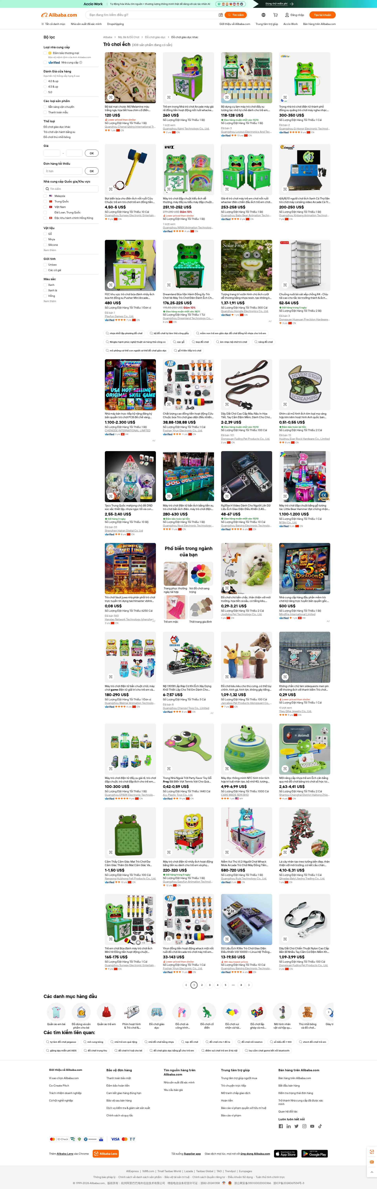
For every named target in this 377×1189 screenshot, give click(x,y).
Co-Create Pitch (59, 1085)
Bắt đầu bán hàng (289, 1085)
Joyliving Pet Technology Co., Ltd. (241, 614)
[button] (220, 15)
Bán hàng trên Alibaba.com (294, 1078)
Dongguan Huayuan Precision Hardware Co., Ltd (304, 319)
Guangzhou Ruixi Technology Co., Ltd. (244, 878)
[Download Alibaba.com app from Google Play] (314, 1154)
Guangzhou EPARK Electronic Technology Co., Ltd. (130, 794)
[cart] (276, 15)
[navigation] (71, 511)
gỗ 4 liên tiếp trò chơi (189, 350)
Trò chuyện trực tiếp (233, 1085)
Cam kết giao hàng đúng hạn (123, 1093)
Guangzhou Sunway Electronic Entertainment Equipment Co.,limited (130, 215)
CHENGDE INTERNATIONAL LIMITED (127, 430)
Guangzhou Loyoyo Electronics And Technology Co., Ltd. (246, 131)
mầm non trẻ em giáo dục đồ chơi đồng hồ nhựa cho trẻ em (233, 333)
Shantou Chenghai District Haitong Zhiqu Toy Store (304, 794)
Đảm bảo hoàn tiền (118, 1085)
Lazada (188, 1171)
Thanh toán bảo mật (118, 1078)
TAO (219, 1171)
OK (92, 153)
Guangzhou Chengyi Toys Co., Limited (186, 708)
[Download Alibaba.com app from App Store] (285, 1154)
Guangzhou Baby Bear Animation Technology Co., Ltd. (246, 215)
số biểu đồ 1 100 (283, 1042)
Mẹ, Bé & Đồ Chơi (128, 37)
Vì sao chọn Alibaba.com (64, 1078)
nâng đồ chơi (265, 342)
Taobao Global (204, 1171)
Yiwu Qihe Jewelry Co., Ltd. (295, 711)
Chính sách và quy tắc (119, 1115)
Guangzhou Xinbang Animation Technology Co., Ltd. (304, 215)
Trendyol (230, 1171)
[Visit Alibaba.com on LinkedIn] (288, 1126)
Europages (245, 1171)
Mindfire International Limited (297, 614)
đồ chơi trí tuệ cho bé (130, 1050)
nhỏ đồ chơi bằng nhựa (161, 1042)
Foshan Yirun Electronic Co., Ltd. (182, 430)
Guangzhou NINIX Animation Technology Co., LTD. (188, 227)
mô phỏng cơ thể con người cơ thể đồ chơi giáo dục (138, 350)
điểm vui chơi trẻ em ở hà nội (221, 1050)
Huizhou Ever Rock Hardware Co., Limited (304, 438)
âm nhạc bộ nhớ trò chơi (233, 342)
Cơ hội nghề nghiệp (61, 1100)
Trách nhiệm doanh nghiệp (65, 1093)
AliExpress (132, 1171)
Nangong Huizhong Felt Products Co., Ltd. (130, 878)
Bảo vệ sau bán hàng (119, 1100)
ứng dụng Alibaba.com (255, 1153)
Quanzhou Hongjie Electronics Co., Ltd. (244, 311)
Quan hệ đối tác (288, 1111)
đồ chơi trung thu (97, 1050)
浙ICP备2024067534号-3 (288, 1183)
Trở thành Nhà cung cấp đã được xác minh (300, 1102)
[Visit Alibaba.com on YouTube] (312, 1126)
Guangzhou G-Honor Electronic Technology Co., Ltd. (304, 128)
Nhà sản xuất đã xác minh (179, 1082)
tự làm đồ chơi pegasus (63, 1042)
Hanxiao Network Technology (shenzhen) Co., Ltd (130, 619)
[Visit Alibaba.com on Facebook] (280, 1126)
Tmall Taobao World (169, 1171)
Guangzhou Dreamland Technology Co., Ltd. (188, 318)
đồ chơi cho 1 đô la (220, 1042)
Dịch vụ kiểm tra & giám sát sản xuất (128, 1107)
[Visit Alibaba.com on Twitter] (296, 1126)
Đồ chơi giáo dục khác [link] (184, 37)
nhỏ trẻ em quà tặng (125, 1042)
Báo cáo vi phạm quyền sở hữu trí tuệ (243, 1107)
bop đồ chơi (202, 342)
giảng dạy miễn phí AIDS (63, 1050)
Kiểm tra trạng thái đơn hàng (295, 1093)
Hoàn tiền (227, 1100)
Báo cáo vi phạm (231, 1115)
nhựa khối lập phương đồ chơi (126, 333)
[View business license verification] (224, 1183)
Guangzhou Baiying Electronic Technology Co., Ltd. (246, 525)
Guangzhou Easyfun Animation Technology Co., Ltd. (188, 881)
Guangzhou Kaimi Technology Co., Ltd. (186, 128)
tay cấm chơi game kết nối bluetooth (269, 1050)
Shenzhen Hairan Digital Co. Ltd (124, 530)
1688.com (148, 1171)
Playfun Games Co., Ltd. (119, 316)
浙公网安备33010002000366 (252, 1183)
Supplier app (192, 1153)
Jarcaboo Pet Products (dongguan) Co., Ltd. (246, 703)
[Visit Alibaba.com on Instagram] (304, 1126)
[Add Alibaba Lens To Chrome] (106, 1154)
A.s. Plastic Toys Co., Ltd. (178, 794)
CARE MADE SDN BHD (235, 794)
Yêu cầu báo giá (173, 1089)
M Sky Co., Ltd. (288, 522)
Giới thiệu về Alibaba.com (65, 1069)
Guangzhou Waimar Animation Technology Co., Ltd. (130, 703)
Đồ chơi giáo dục (155, 37)
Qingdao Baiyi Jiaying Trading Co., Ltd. (302, 878)
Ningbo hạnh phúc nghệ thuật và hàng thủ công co (138, 342)
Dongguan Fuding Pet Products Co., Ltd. (245, 438)
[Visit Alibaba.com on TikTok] (320, 1126)
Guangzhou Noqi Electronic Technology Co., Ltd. (188, 525)
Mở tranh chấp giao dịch (235, 1093)
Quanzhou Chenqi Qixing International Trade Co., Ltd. (130, 126)
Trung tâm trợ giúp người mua (239, 1078)
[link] (372, 1152)
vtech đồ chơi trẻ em (314, 1042)
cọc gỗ (180, 342)
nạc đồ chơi (191, 1042)
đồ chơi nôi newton (252, 1042)
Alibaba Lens (65, 1153)
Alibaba (107, 37)
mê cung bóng (95, 1042)
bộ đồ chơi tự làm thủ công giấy (171, 333)
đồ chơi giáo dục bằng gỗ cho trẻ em (174, 1050)
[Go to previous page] (186, 985)
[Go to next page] (249, 985)
